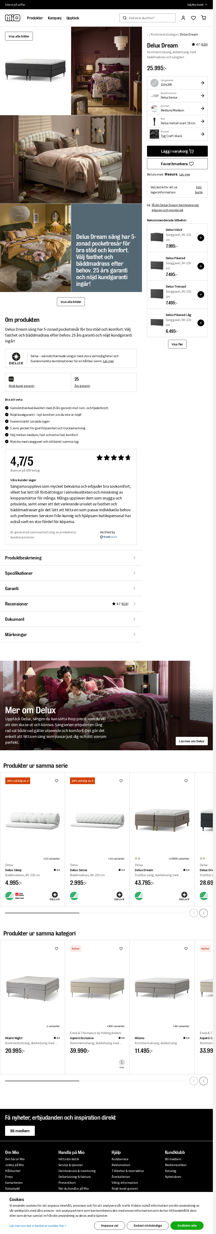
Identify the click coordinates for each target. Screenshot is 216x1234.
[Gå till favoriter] (193, 18)
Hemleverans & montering (77, 1171)
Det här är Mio (15, 1159)
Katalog (171, 1171)
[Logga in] (183, 18)
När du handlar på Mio (73, 1188)
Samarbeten (14, 1182)
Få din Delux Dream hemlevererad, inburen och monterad (175, 207)
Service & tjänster (70, 1165)
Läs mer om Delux (191, 741)
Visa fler (177, 344)
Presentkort (67, 1182)
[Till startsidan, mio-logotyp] (12, 18)
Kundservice (120, 1159)
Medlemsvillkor (176, 1165)
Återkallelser (121, 1177)
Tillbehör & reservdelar (128, 1171)
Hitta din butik (68, 1159)
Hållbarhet (13, 1171)
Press (9, 1177)
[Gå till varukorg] (203, 18)
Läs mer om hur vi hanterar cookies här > (38, 1225)
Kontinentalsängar (164, 34)
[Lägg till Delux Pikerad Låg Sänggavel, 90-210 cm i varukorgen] (200, 323)
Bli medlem (20, 1130)
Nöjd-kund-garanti (125, 1188)
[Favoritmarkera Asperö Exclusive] (121, 948)
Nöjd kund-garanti (21, 386)
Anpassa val (109, 1225)
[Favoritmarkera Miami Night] (56, 948)
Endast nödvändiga (148, 1225)
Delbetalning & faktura (74, 1177)
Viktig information (125, 1182)
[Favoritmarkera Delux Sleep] (56, 780)
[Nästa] (203, 913)
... (148, 34)
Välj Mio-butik (195, 5)
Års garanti (82, 386)
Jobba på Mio (14, 1165)
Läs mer (184, 174)
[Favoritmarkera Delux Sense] (121, 780)
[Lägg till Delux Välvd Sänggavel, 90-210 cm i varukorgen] (200, 237)
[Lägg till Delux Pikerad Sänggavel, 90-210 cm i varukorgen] (200, 266)
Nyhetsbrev (173, 1177)
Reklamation (121, 1165)
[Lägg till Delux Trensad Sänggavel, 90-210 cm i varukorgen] (200, 294)
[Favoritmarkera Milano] (186, 948)
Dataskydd (12, 1188)
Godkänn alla (186, 1225)
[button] (106, 71)
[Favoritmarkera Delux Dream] (186, 780)
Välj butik (199, 189)
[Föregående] (194, 913)
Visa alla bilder (19, 36)
